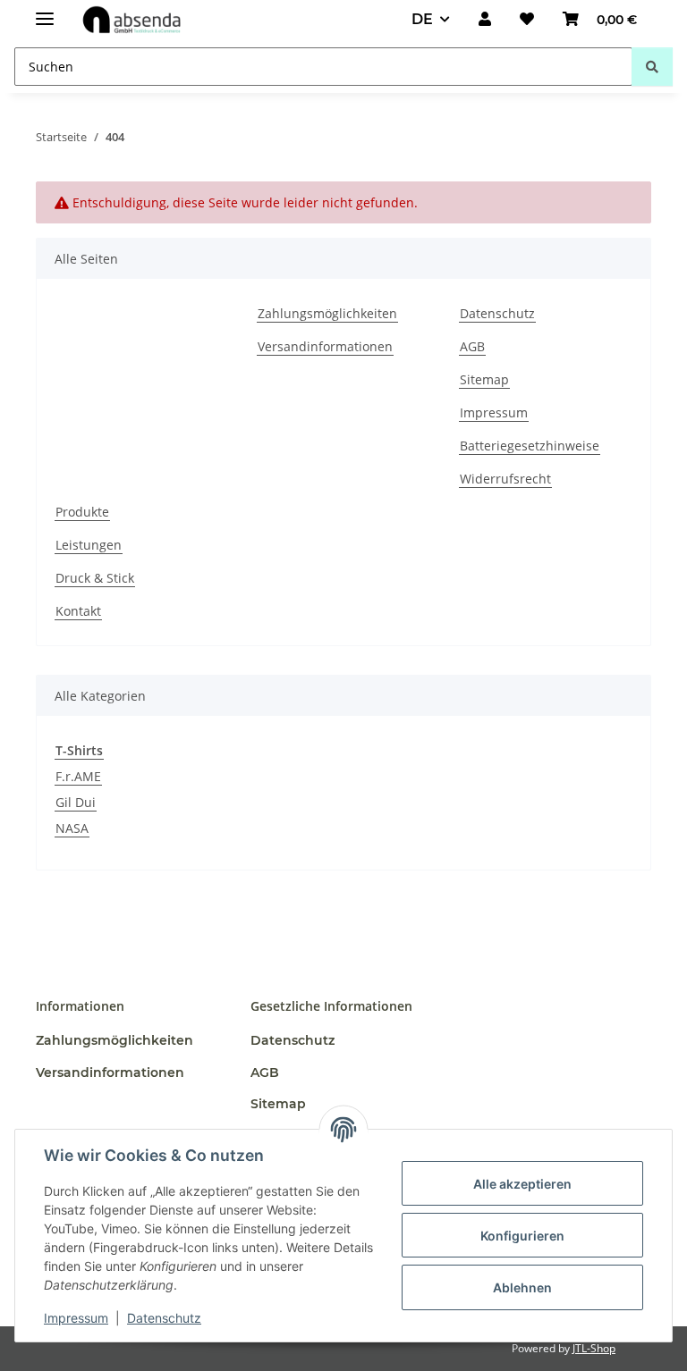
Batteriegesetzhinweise (529, 445)
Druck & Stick (94, 577)
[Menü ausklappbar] (45, 11)
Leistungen (88, 544)
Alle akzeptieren (522, 1183)
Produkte (82, 511)
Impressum (76, 1317)
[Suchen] (652, 66)
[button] (484, 20)
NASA (72, 828)
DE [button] (422, 19)
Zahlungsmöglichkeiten (327, 313)
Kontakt (78, 610)
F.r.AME (78, 776)
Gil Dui (75, 802)
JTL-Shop (593, 1348)
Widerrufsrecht (505, 478)
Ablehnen (522, 1287)
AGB (472, 346)
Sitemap (484, 379)
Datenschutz (164, 1317)
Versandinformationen (325, 346)
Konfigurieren (522, 1235)
